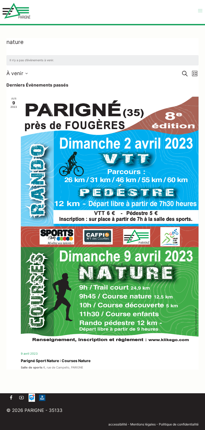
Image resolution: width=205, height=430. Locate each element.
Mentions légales (143, 424)
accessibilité (117, 424)
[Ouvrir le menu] (200, 10)
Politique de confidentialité (179, 424)
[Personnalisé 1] (31, 397)
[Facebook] (10, 397)
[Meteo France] (42, 397)
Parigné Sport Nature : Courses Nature (55, 360)
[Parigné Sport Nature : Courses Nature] (110, 222)
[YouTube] (21, 397)
